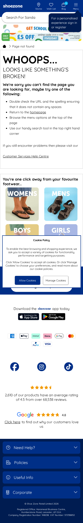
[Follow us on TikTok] (68, 366)
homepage (38, 112)
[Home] (4, 46)
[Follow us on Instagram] (41, 366)
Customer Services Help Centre (26, 156)
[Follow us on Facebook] (14, 366)
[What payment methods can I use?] (41, 340)
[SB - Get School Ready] (41, 29)
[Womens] (22, 220)
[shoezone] (13, 6)
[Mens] (60, 220)
